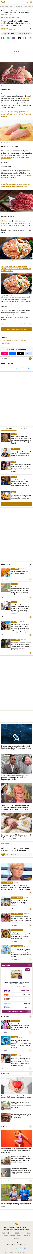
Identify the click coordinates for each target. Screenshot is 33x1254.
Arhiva (25, 1242)
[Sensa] (19, 1236)
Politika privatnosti (11, 1244)
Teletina (15, 340)
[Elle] (23, 1233)
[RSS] (23, 368)
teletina (28, 171)
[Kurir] (4, 1233)
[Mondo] (10, 1233)
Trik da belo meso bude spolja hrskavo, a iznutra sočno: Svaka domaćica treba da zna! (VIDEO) (16, 114)
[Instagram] (4, 353)
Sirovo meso (6, 343)
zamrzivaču (26, 98)
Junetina (23, 340)
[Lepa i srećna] (5, 1236)
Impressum (8, 1242)
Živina (9, 340)
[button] (30, 29)
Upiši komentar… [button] (11, 854)
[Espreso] (17, 1233)
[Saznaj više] (30, 1073)
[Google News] (28, 353)
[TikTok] (20, 353)
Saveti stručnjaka (20, 10)
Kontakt (21, 1242)
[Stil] (2, 2)
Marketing (15, 1242)
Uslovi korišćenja (22, 1244)
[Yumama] (26, 1236)
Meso (3, 340)
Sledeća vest (24, 324)
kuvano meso (6, 158)
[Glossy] (29, 1233)
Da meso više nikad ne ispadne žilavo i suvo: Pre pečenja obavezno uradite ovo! (16, 268)
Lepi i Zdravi (11, 10)
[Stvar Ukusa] (16, 1238)
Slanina (4, 221)
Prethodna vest (9, 324)
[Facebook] (12, 353)
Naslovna (3, 10)
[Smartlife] (12, 1236)
